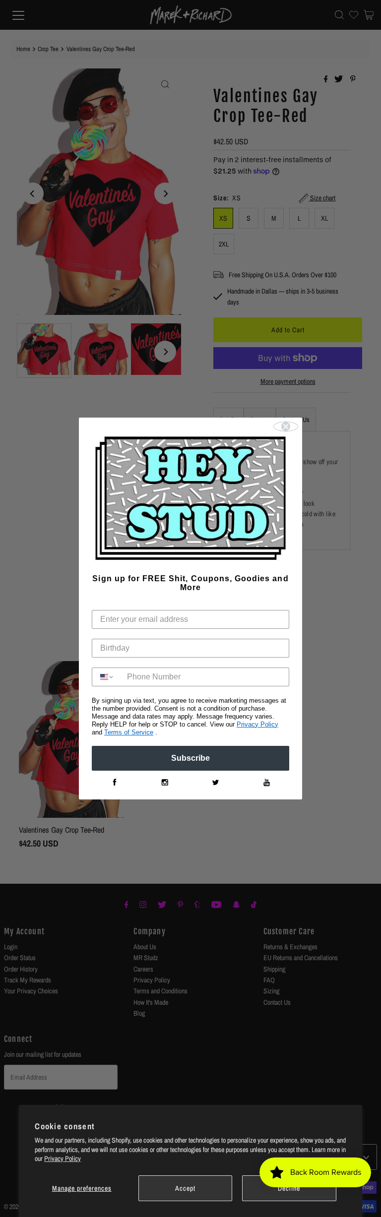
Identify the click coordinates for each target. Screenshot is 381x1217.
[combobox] (107, 677)
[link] (114, 782)
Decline (289, 1188)
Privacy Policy (62, 1158)
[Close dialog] (285, 426)
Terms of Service (128, 732)
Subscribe (190, 758)
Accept (185, 1188)
